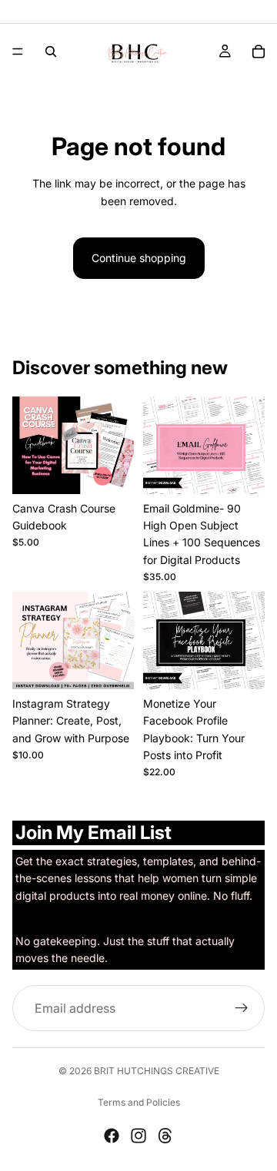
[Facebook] (111, 1135)
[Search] (51, 51)
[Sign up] (241, 1008)
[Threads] (165, 1135)
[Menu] (17, 51)
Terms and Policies (139, 1102)
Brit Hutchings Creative (156, 1070)
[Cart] (258, 51)
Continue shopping (139, 257)
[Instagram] (138, 1135)
